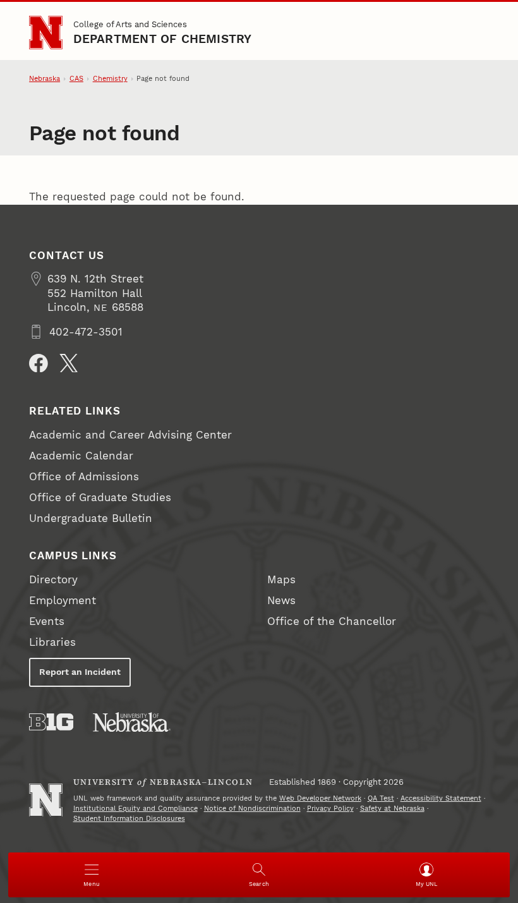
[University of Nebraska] (131, 722)
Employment (62, 600)
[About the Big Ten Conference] (51, 722)
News (281, 600)
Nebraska (44, 79)
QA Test (381, 798)
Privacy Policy (330, 808)
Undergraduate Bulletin (90, 518)
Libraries (52, 642)
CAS (76, 79)
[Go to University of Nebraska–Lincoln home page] (46, 32)
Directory (53, 579)
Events (46, 621)
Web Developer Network (320, 798)
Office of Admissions (84, 476)
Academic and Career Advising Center (130, 434)
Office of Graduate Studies (100, 497)
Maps (281, 579)
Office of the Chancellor (331, 621)
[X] (68, 363)
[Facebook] (38, 363)
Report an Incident (80, 672)
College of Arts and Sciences (130, 24)
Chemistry (110, 79)
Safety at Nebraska (392, 808)
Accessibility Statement (441, 798)
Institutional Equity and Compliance (135, 808)
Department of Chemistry (162, 39)
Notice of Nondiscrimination (252, 808)
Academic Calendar (81, 455)
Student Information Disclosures (129, 819)
